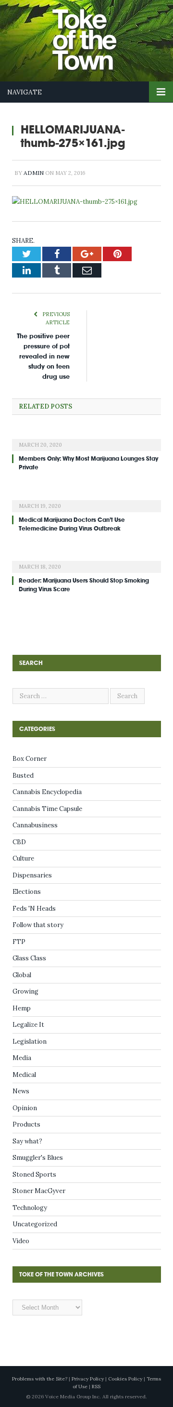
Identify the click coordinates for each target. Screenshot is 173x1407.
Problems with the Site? (39, 1379)
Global (21, 975)
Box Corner (29, 759)
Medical (24, 1075)
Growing (25, 991)
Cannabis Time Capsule (47, 809)
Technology (29, 1208)
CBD (19, 842)
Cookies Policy (125, 1379)
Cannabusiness (35, 825)
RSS (96, 1386)
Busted (23, 775)
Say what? (27, 1141)
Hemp (21, 1008)
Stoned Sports (34, 1174)
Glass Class (29, 958)
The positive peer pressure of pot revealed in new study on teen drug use (43, 356)
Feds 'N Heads (34, 908)
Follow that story (37, 925)
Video (20, 1241)
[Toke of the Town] (96, 34)
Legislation (29, 1041)
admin (34, 172)
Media (21, 1058)
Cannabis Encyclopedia (47, 792)
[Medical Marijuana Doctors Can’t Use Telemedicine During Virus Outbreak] (86, 500)
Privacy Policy (88, 1379)
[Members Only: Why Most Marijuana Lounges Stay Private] (86, 438)
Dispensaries (32, 875)
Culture (23, 858)
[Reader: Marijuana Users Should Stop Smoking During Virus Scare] (86, 560)
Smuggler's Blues (37, 1158)
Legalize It (28, 1025)
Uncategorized (34, 1224)
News (20, 1091)
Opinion (24, 1108)
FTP (18, 942)
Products (26, 1124)
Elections (26, 892)
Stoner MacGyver (38, 1191)
